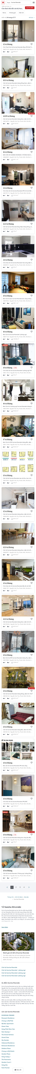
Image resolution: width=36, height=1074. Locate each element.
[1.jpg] (18, 185)
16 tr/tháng (7, 152)
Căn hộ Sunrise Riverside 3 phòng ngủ (14, 976)
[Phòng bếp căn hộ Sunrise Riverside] (18, 257)
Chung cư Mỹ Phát (7, 1021)
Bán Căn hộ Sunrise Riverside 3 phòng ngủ (15, 334)
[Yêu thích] (31, 44)
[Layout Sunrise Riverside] (18, 472)
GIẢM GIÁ (5, 345)
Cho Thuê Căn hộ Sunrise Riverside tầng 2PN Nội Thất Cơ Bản (18, 47)
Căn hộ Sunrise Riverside (9, 967)
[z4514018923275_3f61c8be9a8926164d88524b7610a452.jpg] (18, 688)
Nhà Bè (26, 897)
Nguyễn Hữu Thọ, (14, 49)
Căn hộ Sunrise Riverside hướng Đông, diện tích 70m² (18, 694)
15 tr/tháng (7, 296)
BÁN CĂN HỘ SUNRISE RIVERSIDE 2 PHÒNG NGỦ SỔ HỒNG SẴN (18, 155)
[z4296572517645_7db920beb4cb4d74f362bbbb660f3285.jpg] (18, 113)
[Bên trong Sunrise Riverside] (18, 41)
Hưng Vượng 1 (6, 1057)
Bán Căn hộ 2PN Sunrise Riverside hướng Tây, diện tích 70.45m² (18, 658)
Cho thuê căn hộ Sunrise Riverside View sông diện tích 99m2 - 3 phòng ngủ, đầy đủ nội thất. (18, 262)
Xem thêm (5, 927)
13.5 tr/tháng (8, 619)
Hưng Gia (5, 1065)
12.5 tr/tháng (8, 224)
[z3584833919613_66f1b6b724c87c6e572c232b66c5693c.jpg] (18, 724)
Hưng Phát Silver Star (8, 1029)
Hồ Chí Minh (19, 897)
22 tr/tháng (8, 260)
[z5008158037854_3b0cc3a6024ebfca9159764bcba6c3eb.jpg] (18, 867)
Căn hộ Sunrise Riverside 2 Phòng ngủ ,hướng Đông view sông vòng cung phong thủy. (18, 873)
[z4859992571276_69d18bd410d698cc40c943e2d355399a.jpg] (18, 580)
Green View (5, 1026)
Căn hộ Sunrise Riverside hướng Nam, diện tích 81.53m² (18, 119)
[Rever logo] (3, 2)
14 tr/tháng (7, 188)
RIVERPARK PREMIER (8, 1015)
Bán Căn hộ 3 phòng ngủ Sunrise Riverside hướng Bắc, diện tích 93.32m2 (18, 406)
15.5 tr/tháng (8, 80)
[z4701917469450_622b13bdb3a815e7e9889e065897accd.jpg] (18, 796)
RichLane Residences (8, 1046)
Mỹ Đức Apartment (7, 1023)
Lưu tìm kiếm (29, 7)
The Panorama (6, 1059)
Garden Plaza (6, 1054)
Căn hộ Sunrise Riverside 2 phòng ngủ (14, 973)
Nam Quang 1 (6, 1032)
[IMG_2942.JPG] (18, 77)
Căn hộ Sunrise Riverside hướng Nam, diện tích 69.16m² (18, 514)
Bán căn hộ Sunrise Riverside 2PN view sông (15, 765)
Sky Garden (5, 1040)
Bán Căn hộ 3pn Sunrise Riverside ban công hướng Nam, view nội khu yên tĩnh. (18, 298)
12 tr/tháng (7, 44)
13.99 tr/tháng (9, 116)
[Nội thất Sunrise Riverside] (18, 221)
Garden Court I (6, 1062)
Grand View (5, 1037)
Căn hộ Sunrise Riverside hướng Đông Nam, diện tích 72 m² (18, 83)
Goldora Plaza (6, 1048)
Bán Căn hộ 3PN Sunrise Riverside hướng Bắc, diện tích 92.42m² (18, 442)
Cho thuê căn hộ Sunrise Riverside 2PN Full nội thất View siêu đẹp (18, 191)
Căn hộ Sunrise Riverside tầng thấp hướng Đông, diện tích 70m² (18, 227)
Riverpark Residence (8, 1018)
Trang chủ (10, 897)
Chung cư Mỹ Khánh (8, 1051)
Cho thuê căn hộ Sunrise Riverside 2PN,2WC (15, 801)
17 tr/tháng (7, 440)
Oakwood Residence (8, 1043)
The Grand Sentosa (8, 1035)
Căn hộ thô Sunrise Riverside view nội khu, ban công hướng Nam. (18, 478)
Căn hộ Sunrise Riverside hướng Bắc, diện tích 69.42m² (18, 729)
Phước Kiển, (22, 49)
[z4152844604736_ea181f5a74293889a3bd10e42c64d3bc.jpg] (18, 760)
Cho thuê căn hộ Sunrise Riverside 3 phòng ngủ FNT (17, 370)
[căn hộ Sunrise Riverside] (18, 149)
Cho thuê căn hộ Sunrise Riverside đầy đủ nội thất (17, 586)
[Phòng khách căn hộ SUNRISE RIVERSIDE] (18, 508)
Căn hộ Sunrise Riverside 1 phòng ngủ (14, 970)
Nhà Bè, (28, 49)
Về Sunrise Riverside (11, 907)
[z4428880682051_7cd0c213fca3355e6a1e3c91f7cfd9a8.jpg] (18, 832)
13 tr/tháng (7, 476)
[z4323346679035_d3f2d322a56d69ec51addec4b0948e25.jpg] (18, 616)
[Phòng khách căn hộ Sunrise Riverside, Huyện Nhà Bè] (18, 293)
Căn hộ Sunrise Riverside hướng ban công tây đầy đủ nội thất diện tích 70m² (18, 837)
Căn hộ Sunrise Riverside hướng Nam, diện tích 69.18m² (18, 550)
